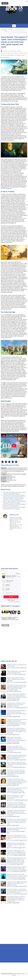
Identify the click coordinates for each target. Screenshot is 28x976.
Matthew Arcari (5, 51)
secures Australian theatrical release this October (16, 845)
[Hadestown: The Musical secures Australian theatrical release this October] (3, 845)
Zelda (2, 57)
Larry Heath (4, 734)
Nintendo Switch (23, 53)
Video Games (4, 53)
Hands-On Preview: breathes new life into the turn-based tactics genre (17, 891)
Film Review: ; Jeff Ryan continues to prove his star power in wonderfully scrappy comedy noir (16, 804)
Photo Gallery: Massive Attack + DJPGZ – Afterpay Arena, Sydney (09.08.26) (16, 679)
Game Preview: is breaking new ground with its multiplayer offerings (16, 705)
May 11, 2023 (14, 51)
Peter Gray (4, 700)
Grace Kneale (11, 840)
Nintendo (16, 53)
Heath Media (16, 973)
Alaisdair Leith (11, 886)
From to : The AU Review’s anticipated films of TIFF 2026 (17, 764)
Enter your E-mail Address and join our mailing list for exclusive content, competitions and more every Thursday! (10, 618)
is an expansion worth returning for (15, 797)
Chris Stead (10, 674)
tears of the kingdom (9, 55)
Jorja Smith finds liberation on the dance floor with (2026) (17, 837)
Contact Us (24, 973)
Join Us (14, 975)
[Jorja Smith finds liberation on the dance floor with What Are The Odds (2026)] (3, 837)
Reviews (19, 51)
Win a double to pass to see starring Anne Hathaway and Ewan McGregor (17, 789)
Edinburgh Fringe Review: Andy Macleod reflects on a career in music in (17, 876)
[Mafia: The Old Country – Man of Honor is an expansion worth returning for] (3, 797)
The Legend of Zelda (20, 55)
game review (11, 53)
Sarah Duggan (11, 667)
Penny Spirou (11, 759)
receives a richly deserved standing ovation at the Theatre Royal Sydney (16, 757)
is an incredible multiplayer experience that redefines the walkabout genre (17, 883)
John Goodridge (11, 831)
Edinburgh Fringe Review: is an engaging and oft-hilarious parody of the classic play (16, 852)
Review (2, 55)
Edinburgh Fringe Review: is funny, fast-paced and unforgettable (17, 868)
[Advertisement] (14, 19)
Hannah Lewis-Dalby (6, 864)
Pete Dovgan (11, 682)
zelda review (7, 57)
